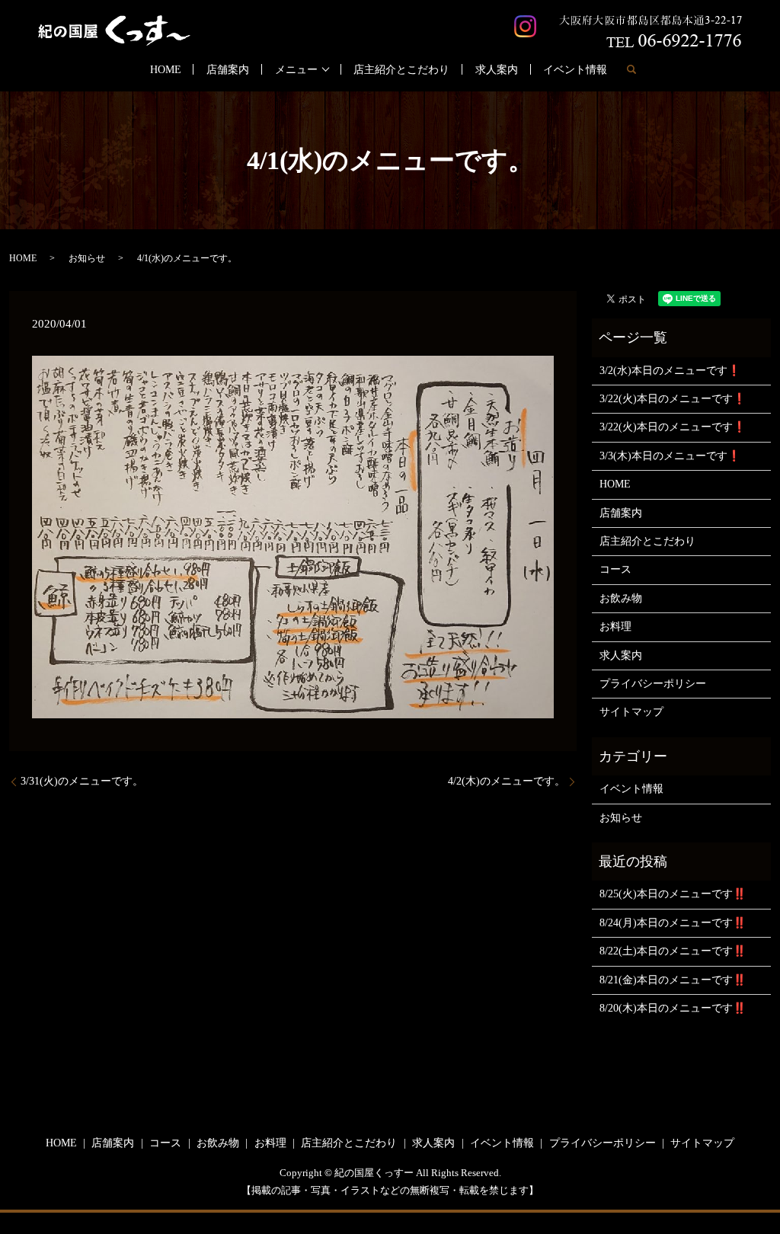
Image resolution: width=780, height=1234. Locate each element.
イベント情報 (575, 69)
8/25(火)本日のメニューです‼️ (672, 894)
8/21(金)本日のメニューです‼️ (672, 980)
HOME (165, 69)
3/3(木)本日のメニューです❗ (669, 456)
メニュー (296, 69)
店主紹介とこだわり (401, 69)
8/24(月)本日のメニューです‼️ (672, 923)
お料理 (615, 626)
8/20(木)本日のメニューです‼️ (672, 1008)
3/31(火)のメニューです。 (82, 781)
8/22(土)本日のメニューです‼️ (672, 951)
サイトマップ (631, 712)
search (631, 69)
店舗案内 (227, 69)
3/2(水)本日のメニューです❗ (669, 370)
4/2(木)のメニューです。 (506, 781)
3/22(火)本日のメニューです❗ (672, 398)
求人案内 (496, 69)
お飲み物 (620, 598)
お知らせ (87, 258)
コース (615, 569)
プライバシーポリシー (652, 683)
